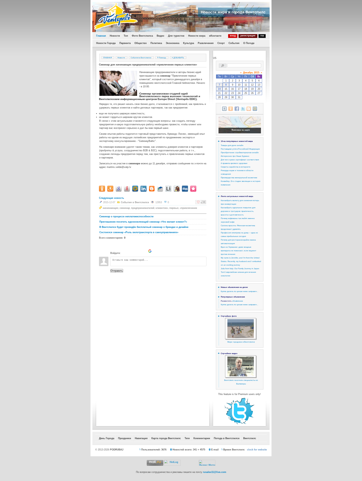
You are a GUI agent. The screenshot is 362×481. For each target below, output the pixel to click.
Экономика (172, 43)
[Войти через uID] (124, 251)
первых (174, 208)
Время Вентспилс (234, 449)
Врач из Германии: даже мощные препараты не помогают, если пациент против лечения (238, 250)
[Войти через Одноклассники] (156, 251)
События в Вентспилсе (141, 58)
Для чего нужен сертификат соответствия (240, 160)
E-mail (215, 449)
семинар (125, 208)
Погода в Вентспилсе (226, 438)
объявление (237, 301)
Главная (101, 35)
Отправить (117, 270)
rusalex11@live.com (214, 472)
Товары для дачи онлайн (232, 145)
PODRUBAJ (116, 449)
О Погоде (248, 43)
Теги (187, 438)
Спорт (221, 43)
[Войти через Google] (150, 251)
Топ (126, 35)
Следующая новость (111, 198)
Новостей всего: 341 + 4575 (189, 449)
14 (219, 89)
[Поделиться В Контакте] (224, 108)
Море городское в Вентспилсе (241, 342)
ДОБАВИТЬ (178, 58)
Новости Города (106, 43)
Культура (188, 43)
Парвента (125, 43)
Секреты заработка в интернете (235, 167)
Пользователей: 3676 (153, 449)
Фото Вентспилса (142, 35)
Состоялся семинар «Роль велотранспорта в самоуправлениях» (138, 232)
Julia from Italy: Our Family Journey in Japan (240, 268)
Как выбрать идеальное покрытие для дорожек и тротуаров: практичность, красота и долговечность (238, 211)
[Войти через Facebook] (137, 251)
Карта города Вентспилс (166, 438)
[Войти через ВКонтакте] (130, 251)
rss (262, 35)
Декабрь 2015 (251, 72)
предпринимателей (142, 208)
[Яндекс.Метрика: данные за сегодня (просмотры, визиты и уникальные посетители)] (207, 463)
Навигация (141, 438)
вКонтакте (215, 35)
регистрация (247, 35)
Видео (160, 35)
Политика (156, 43)
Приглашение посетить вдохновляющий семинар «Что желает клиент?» (143, 221)
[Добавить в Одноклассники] (230, 108)
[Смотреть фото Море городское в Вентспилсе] (240, 337)
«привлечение (188, 208)
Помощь (162, 58)
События (234, 43)
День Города (106, 438)
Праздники (124, 438)
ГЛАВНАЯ (107, 58)
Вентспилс (249, 438)
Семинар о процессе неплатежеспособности (126, 216)
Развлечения (206, 43)
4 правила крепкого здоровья (234, 163)
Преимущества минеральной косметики (239, 178)
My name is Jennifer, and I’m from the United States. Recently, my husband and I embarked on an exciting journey (241, 261)
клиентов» (162, 208)
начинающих (110, 208)
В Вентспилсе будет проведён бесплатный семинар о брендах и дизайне (143, 227)
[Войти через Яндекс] (143, 251)
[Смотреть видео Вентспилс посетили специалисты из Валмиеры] (240, 376)
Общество (140, 43)
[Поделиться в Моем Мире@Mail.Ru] (255, 108)
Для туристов (176, 35)
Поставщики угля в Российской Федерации (240, 149)
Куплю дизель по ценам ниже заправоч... (239, 291)
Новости (115, 35)
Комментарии (201, 438)
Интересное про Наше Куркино (235, 156)
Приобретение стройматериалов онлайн (240, 152)
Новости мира (196, 35)
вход (233, 35)
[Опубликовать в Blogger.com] (248, 108)
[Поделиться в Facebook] (237, 108)
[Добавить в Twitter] (243, 108)
